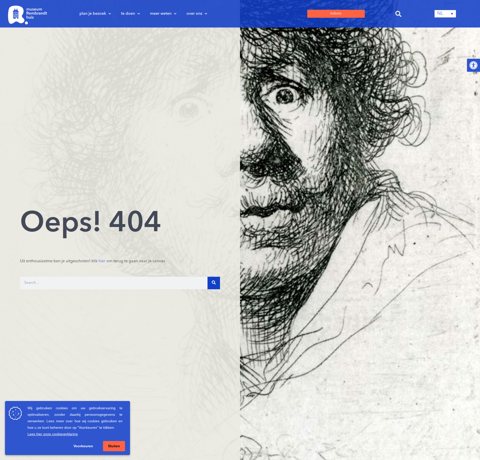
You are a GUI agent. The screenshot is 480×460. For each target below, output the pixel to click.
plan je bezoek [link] (93, 14)
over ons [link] (194, 14)
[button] (398, 14)
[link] (473, 65)
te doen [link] (128, 14)
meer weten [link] (161, 14)
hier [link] (102, 261)
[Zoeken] (214, 283)
